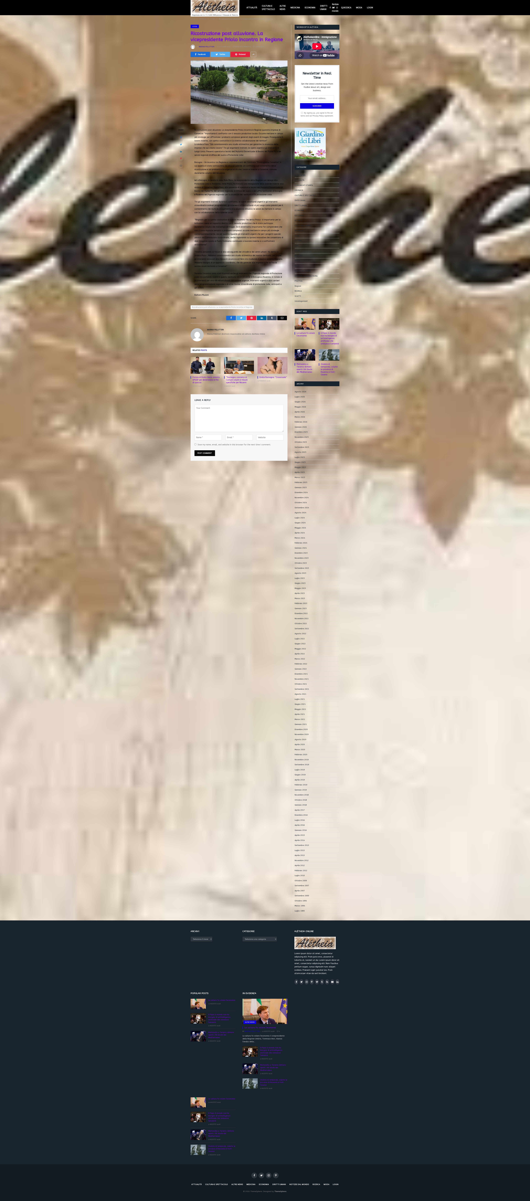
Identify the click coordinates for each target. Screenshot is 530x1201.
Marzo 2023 (300, 598)
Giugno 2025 (300, 462)
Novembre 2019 (302, 760)
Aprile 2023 (300, 593)
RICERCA (347, 7)
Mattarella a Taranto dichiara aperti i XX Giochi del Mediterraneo (304, 368)
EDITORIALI (299, 215)
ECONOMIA (310, 7)
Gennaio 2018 (301, 805)
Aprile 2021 (300, 714)
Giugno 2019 (300, 775)
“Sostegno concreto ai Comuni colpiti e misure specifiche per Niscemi (237, 380)
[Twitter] (181, 144)
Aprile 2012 (300, 865)
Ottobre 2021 (301, 684)
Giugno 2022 (300, 644)
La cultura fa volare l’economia (306, 334)
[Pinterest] (181, 158)
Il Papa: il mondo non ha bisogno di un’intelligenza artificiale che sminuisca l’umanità (330, 338)
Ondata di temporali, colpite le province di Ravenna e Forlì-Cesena (329, 369)
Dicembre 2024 (301, 492)
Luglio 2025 (300, 457)
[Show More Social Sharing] (253, 54)
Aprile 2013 (300, 855)
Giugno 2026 (300, 402)
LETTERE (298, 241)
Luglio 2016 (300, 820)
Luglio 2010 (300, 875)
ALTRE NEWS (283, 7)
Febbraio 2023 (301, 603)
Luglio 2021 (300, 699)
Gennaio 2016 (301, 830)
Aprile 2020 (300, 744)
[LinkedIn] (181, 151)
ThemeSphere (280, 1191)
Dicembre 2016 (301, 815)
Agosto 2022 (300, 634)
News (297, 266)
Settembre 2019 (302, 765)
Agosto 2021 (300, 694)
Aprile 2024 (300, 533)
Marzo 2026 (300, 417)
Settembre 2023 (302, 568)
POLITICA (298, 281)
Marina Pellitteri (206, 47)
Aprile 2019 (300, 780)
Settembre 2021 (302, 689)
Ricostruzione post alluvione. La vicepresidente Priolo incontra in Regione (222, 307)
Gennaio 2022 (301, 669)
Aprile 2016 (300, 825)
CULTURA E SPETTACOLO (268, 7)
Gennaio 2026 (301, 427)
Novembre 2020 (302, 734)
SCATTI (298, 296)
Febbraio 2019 (301, 785)
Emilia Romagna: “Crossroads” (273, 377)
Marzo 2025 (300, 477)
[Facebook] (181, 137)
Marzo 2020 (300, 750)
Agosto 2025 (300, 452)
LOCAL (194, 26)
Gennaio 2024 (301, 548)
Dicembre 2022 (301, 613)
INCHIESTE (299, 230)
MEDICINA (295, 7)
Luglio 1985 (300, 911)
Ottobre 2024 (301, 502)
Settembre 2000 (302, 896)
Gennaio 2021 (301, 724)
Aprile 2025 (300, 472)
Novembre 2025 (302, 437)
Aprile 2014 (300, 840)
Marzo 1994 (300, 906)
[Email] (181, 165)
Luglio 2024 (300, 518)
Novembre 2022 (302, 618)
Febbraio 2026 (301, 422)
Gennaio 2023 (301, 608)
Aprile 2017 (300, 810)
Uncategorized (301, 301)
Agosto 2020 (300, 739)
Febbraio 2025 (301, 482)
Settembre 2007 (302, 886)
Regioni (298, 286)
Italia (297, 236)
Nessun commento (243, 47)
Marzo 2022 (300, 659)
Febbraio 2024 (301, 543)
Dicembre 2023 (301, 553)
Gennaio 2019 (301, 790)
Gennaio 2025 (301, 487)
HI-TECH (298, 220)
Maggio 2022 (300, 649)
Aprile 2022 (300, 654)
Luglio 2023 (300, 578)
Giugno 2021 (300, 704)
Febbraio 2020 (301, 754)
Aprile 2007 (300, 891)
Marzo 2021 (300, 719)
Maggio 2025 (300, 467)
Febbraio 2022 (301, 664)
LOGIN (370, 7)
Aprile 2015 (300, 835)
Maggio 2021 (300, 709)
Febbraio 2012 (301, 870)
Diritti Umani (300, 200)
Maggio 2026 (300, 407)
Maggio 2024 (300, 528)
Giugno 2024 (300, 523)
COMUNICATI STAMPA (304, 185)
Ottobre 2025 (301, 442)
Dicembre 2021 (301, 674)
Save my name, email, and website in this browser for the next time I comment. (234, 445)
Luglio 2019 (300, 770)
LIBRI (297, 246)
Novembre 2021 (302, 679)
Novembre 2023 (302, 558)
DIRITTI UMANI (323, 7)
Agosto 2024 (300, 513)
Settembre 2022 (302, 629)
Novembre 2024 (302, 498)
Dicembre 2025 (301, 432)
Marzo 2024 (300, 538)
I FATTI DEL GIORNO (303, 226)
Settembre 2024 (302, 508)
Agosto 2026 (300, 392)
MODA (359, 7)
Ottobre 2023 (301, 563)
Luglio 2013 (300, 850)
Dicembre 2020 (301, 729)
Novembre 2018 (302, 795)
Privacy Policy (318, 116)
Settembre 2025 (302, 447)
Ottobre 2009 (301, 881)
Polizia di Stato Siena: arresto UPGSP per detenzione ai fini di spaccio (206, 380)
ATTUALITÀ (252, 7)
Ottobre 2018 (301, 800)
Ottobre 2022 (301, 623)
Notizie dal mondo (335, 7)
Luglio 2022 (300, 639)
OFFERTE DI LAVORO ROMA (306, 276)
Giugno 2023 (300, 583)
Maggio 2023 (300, 588)
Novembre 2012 (302, 860)
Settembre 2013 (302, 845)
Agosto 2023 (300, 573)
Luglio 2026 (300, 397)
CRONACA (299, 190)
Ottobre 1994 (301, 901)
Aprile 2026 (300, 412)
